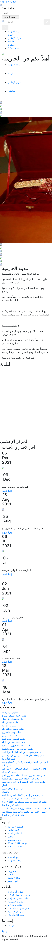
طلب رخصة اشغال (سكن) (20, 895)
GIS (4, 931)
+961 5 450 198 (8, 1)
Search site (8, 8)
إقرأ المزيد (7, 491)
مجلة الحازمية (14, 877)
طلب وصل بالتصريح (17, 911)
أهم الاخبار (12, 874)
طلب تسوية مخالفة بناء (18, 908)
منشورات (12, 871)
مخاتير (10, 836)
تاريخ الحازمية (14, 857)
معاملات (11, 41)
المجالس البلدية (15, 833)
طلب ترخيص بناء (15, 901)
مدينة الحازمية (14, 31)
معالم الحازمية (14, 860)
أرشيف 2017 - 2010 (17, 843)
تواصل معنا (13, 925)
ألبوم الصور (13, 881)
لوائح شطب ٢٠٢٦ (16, 846)
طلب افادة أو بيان (16, 915)
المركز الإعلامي (15, 38)
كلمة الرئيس (13, 830)
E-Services (13, 48)
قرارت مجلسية (15, 840)
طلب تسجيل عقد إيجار (18, 898)
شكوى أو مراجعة (15, 891)
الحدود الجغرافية (15, 826)
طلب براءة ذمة (15, 905)
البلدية (10, 34)
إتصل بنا (11, 44)
